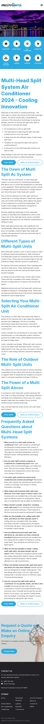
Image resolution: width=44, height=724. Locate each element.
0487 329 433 (8, 681)
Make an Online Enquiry (30, 162)
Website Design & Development (12, 721)
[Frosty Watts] (11, 5)
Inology (27, 721)
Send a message (9, 684)
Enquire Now (9, 651)
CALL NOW (8, 162)
